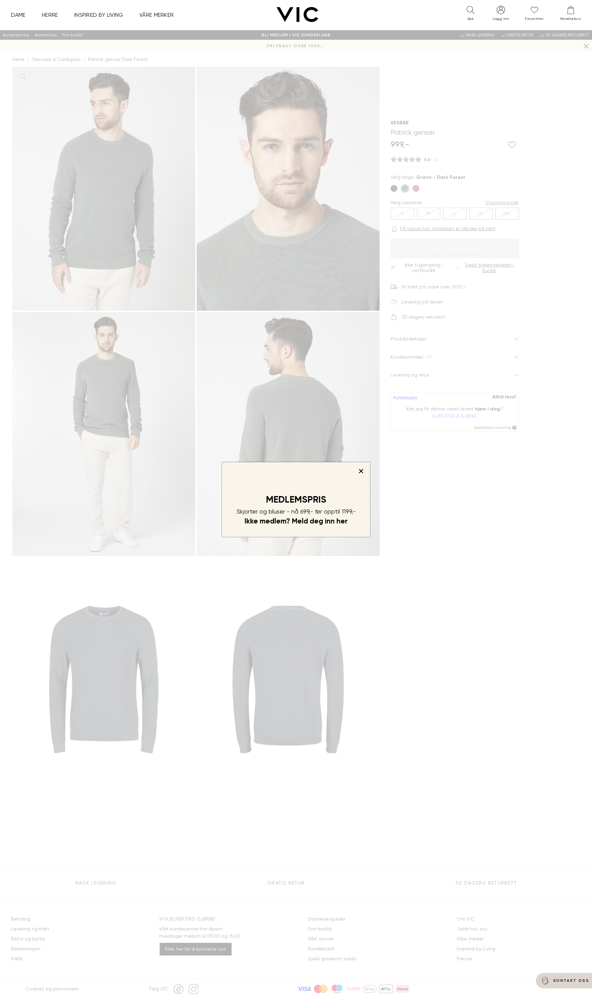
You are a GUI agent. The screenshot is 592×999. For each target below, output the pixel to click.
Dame (18, 15)
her (342, 521)
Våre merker (156, 15)
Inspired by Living (98, 15)
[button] (470, 14)
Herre (50, 15)
